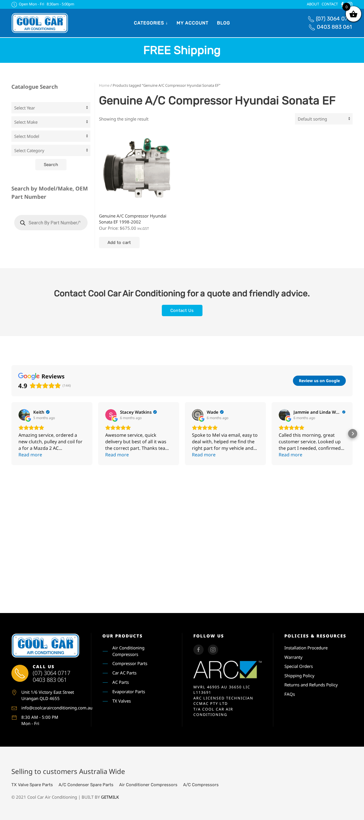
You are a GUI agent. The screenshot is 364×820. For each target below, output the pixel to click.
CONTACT (330, 4)
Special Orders (298, 666)
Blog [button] (223, 23)
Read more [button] (30, 455)
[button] (11, 433)
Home (104, 85)
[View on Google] (24, 415)
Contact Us (182, 310)
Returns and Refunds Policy (311, 685)
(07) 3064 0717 (334, 18)
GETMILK (110, 797)
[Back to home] (39, 23)
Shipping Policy (299, 675)
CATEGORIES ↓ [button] (151, 23)
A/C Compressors (201, 784)
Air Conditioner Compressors (148, 784)
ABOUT (313, 4)
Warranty (293, 657)
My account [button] (192, 23)
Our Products (122, 636)
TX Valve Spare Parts (32, 784)
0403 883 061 (334, 27)
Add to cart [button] (119, 242)
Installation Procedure (306, 648)
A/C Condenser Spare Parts (86, 784)
